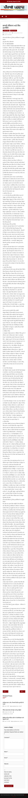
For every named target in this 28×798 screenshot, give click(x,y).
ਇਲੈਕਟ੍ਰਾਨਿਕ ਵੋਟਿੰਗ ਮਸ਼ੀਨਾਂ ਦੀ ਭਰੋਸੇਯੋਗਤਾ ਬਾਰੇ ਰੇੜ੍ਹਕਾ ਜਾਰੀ (13, 718)
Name (6, 751)
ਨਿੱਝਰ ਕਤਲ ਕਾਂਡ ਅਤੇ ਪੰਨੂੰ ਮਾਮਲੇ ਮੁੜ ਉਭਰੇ (12, 710)
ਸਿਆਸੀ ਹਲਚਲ (6, 30)
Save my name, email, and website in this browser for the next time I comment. (8, 777)
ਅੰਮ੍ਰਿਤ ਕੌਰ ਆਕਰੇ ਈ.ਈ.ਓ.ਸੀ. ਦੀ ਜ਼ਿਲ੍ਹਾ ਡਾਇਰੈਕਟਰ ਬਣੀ (6, 691)
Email (6, 757)
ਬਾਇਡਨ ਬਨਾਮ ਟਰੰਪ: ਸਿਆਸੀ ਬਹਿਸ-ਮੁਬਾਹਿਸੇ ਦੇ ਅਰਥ (13, 703)
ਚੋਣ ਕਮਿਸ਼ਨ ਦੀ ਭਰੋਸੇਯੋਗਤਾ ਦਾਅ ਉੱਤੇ (23, 691)
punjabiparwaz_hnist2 (17, 32)
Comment (7, 737)
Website (6, 764)
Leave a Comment (8, 34)
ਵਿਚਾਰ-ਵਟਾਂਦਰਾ (13, 30)
